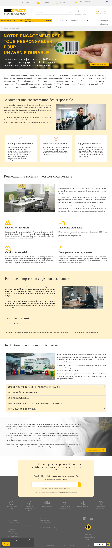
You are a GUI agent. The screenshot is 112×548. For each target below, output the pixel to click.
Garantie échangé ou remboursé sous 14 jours (65, 507)
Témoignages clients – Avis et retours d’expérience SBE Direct (22, 526)
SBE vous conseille (12, 529)
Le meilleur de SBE (12, 534)
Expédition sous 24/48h (82, 506)
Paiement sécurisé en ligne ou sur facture (100, 507)
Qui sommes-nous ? (13, 520)
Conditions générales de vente (47, 525)
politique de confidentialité (61, 492)
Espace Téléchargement (46, 522)
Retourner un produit (45, 520)
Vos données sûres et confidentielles (49, 529)
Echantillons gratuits (47, 506)
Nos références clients (13, 522)
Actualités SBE (11, 531)
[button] (6, 20)
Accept (6, 544)
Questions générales (45, 518)
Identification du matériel (14, 536)
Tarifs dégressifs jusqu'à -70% (11, 507)
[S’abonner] (79, 484)
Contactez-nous (102, 13)
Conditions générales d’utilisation (48, 527)
